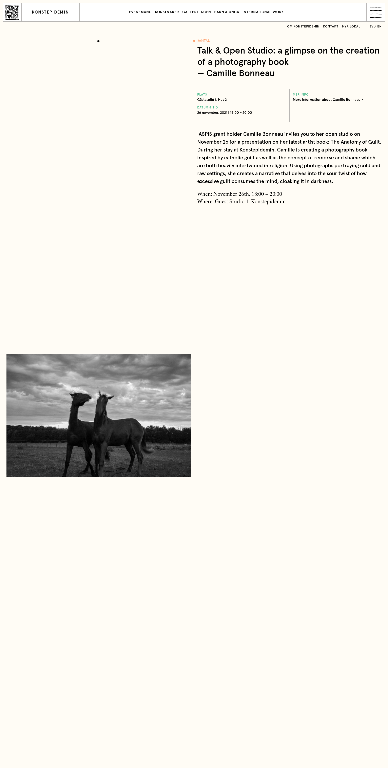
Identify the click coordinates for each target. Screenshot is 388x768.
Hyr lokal (351, 26)
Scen (206, 12)
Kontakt (330, 26)
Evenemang (140, 12)
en (379, 26)
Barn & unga (226, 12)
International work (263, 12)
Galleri (190, 12)
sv (372, 26)
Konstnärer (167, 12)
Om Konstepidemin (303, 26)
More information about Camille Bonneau (326, 100)
